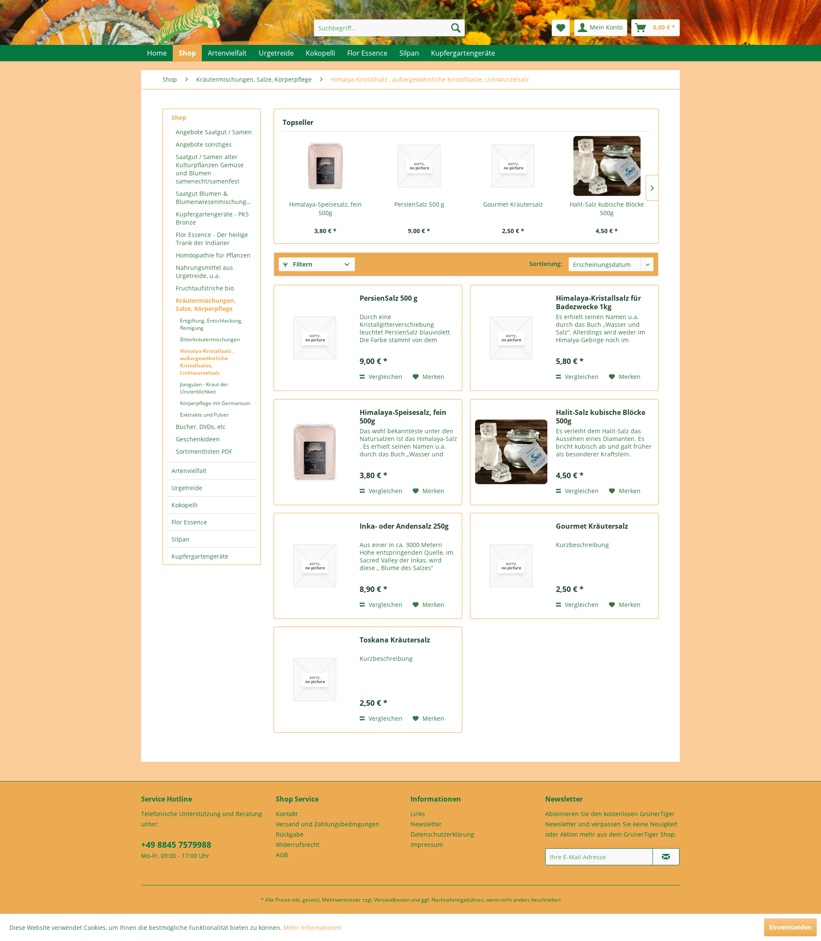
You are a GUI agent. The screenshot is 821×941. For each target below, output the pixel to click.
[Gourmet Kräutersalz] (513, 166)
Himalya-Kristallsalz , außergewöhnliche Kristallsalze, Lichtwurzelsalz (207, 361)
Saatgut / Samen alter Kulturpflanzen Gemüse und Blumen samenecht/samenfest (210, 169)
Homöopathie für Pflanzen (213, 255)
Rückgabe (290, 834)
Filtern (301, 264)
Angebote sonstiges (204, 144)
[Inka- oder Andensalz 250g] (314, 566)
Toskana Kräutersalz (395, 640)
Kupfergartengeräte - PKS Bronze (212, 218)
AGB (282, 855)
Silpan (180, 539)
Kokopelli (184, 505)
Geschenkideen (198, 439)
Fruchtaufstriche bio (205, 288)
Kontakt (287, 814)
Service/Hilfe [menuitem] (654, 7)
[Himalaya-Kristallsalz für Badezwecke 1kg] (511, 338)
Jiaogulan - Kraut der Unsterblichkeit (204, 388)
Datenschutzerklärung (442, 834)
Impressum (426, 844)
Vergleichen (384, 377)
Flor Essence (189, 522)
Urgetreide (186, 488)
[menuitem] (389, 27)
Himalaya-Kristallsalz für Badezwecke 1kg (598, 302)
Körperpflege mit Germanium (215, 403)
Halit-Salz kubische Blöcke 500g (607, 208)
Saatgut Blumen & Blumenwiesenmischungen (215, 197)
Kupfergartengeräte (199, 556)
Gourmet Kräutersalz (513, 204)
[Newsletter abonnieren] (666, 856)
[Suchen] (456, 27)
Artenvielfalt (189, 471)
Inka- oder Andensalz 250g (404, 526)
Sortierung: (545, 264)
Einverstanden (790, 927)
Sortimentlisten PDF (204, 451)
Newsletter (426, 824)
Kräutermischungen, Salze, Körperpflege (206, 304)
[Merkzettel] (561, 27)
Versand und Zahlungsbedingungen (327, 824)
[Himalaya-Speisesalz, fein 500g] (325, 166)
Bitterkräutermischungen (210, 339)
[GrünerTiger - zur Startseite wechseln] (184, 31)
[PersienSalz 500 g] (419, 166)
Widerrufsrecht (297, 844)
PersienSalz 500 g (419, 204)
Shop (178, 117)
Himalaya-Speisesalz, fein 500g (325, 208)
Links (417, 814)
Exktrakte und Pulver (204, 414)
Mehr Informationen (313, 927)
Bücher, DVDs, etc (201, 427)
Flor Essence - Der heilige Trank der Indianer (212, 239)
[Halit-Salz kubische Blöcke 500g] (607, 166)
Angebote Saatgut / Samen (214, 132)
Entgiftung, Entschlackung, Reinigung (211, 324)
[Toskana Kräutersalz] (314, 680)
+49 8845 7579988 (176, 844)
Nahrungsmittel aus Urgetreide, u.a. (204, 271)
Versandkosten (392, 899)
